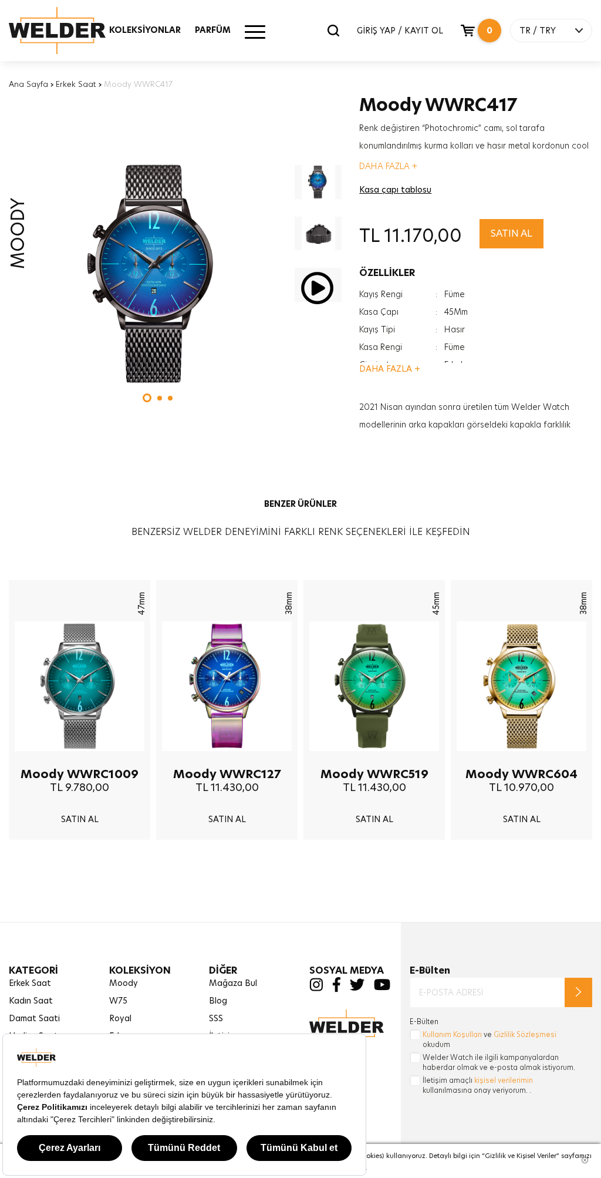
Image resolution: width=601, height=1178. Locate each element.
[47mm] (79, 760)
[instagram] (316, 988)
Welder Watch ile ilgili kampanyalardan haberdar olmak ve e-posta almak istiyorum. (499, 1062)
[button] (147, 397)
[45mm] (374, 760)
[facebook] (336, 989)
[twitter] (357, 987)
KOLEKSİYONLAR (145, 30)
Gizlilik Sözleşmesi (525, 1034)
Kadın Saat (31, 1001)
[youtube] (382, 987)
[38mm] (227, 760)
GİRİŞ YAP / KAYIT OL (400, 30)
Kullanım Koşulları (452, 1034)
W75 (118, 1001)
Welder (69, 30)
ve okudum (489, 1039)
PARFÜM (213, 30)
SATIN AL (511, 233)
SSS (216, 1018)
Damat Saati (34, 1018)
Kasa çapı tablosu (395, 190)
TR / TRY (537, 30)
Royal (120, 1018)
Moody (123, 983)
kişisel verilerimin (503, 1080)
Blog (218, 1001)
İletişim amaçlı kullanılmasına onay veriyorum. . (478, 1085)
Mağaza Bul (233, 983)
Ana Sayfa (28, 84)
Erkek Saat (76, 84)
